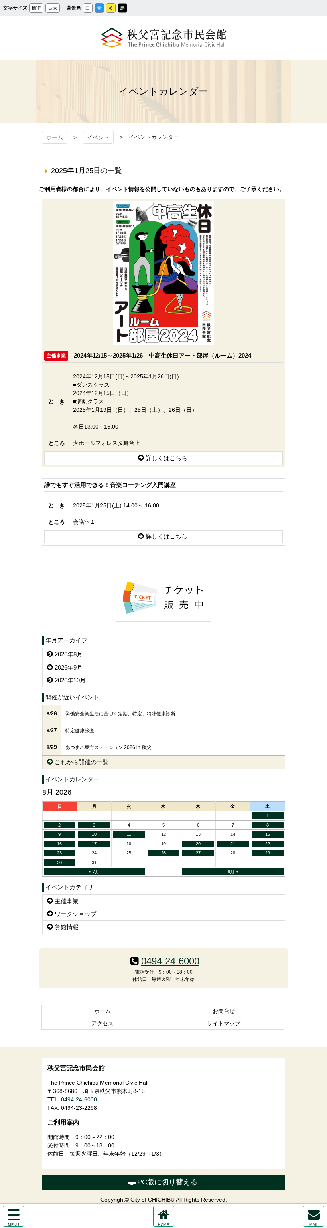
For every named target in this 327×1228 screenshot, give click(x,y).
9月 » (233, 871)
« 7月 (94, 871)
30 (59, 862)
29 (267, 852)
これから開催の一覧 (81, 762)
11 (129, 834)
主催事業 (67, 901)
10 (94, 834)
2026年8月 (69, 654)
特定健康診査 (79, 730)
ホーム (54, 137)
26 (163, 852)
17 (94, 843)
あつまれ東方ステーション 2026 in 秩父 (108, 747)
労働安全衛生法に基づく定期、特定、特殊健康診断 (120, 714)
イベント (98, 137)
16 (59, 843)
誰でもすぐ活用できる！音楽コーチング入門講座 (110, 484)
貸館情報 (67, 927)
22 (267, 843)
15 (267, 834)
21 (232, 843)
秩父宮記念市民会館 (164, 38)
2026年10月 (70, 680)
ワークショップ (76, 913)
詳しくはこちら (166, 458)
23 (59, 852)
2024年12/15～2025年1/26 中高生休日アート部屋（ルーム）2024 (162, 355)
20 (198, 843)
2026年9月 (69, 667)
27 (198, 852)
